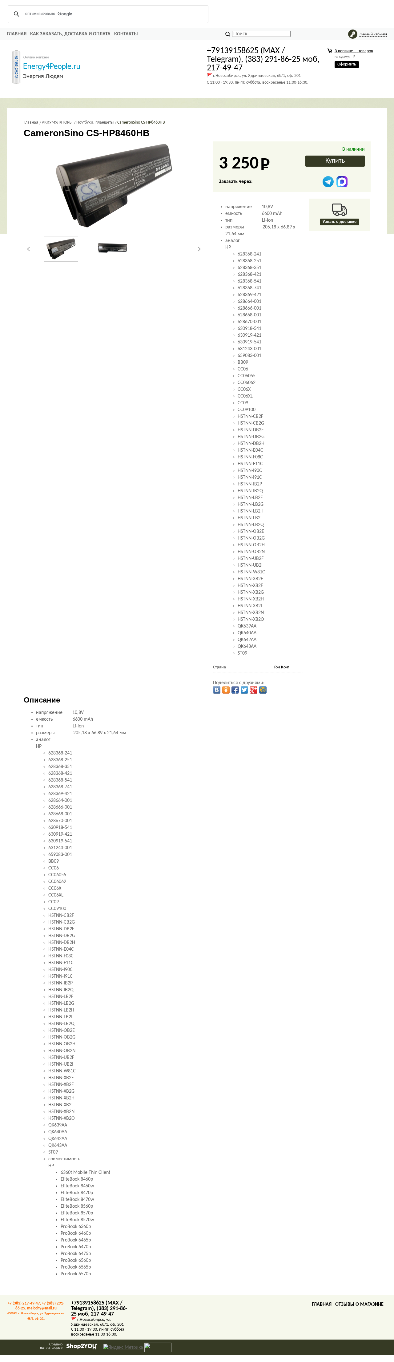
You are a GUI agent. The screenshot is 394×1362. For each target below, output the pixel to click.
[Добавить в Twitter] (244, 690)
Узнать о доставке (339, 222)
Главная (16, 34)
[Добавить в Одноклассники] (226, 690)
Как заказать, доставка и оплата (70, 34)
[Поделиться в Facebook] (235, 690)
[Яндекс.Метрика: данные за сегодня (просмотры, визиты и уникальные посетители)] (123, 1347)
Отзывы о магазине (359, 1304)
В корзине (354, 51)
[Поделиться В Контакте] (216, 690)
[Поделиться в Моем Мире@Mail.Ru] (263, 690)
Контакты (126, 34)
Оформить (346, 64)
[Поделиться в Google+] (253, 690)
